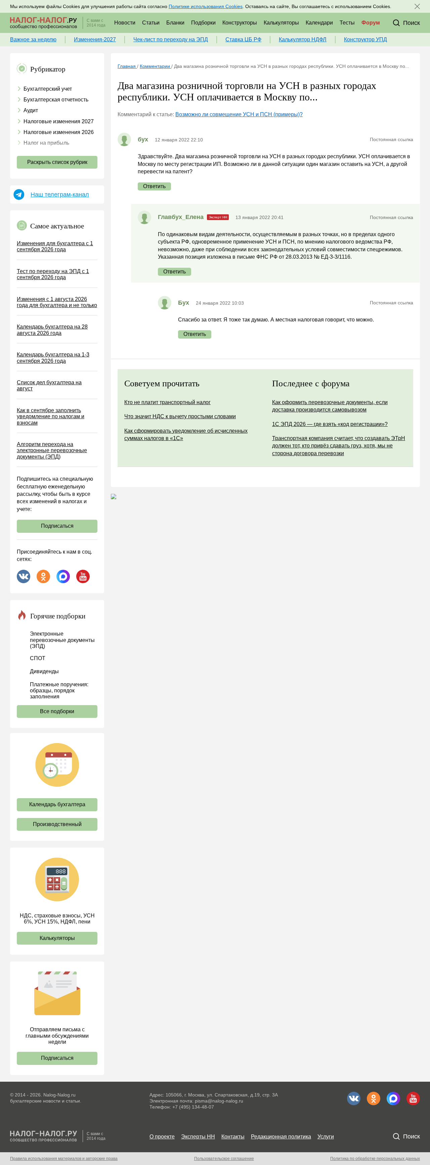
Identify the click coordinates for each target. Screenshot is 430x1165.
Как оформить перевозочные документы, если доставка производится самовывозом (330, 406)
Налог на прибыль (46, 143)
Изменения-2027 (95, 39)
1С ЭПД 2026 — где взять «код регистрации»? (330, 424)
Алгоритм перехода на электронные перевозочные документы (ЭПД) (52, 450)
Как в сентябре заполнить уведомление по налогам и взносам (50, 416)
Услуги (325, 1136)
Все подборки (57, 711)
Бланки (175, 23)
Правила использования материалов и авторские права (64, 1158)
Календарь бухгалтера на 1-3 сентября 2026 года (53, 357)
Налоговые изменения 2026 (59, 132)
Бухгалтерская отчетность (56, 99)
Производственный (57, 824)
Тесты (347, 23)
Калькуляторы (281, 23)
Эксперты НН (198, 1136)
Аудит (31, 110)
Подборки (203, 23)
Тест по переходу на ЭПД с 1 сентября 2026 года (53, 274)
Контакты (233, 1136)
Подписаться (57, 526)
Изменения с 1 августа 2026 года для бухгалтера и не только (57, 302)
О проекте (162, 1136)
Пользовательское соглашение (224, 1158)
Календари (319, 23)
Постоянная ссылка (391, 139)
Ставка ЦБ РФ (243, 39)
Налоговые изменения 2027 (59, 121)
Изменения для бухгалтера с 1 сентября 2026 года (55, 246)
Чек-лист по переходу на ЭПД (170, 39)
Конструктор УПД (365, 39)
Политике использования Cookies (206, 6)
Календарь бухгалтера (57, 804)
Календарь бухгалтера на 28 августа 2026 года (52, 330)
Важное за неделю (33, 39)
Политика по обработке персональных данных (375, 1158)
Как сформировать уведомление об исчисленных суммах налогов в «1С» (186, 434)
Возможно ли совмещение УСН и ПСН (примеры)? (239, 114)
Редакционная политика (281, 1136)
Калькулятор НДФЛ (303, 39)
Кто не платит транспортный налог (167, 402)
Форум (370, 23)
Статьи (151, 23)
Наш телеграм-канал (60, 194)
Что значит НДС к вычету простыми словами (180, 416)
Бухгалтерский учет (48, 89)
